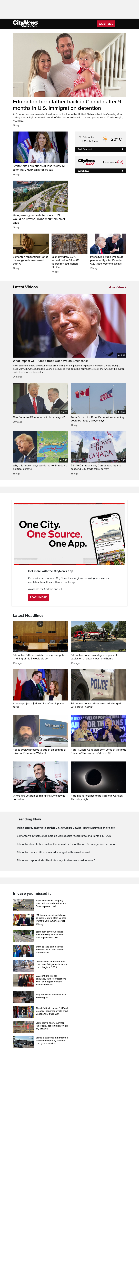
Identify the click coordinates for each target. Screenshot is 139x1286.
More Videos (116, 287)
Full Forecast (85, 149)
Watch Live (106, 23)
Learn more (38, 597)
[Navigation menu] (122, 24)
